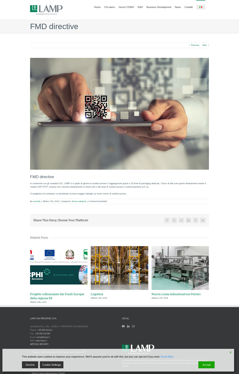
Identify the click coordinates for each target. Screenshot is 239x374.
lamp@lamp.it (43, 337)
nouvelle (36, 201)
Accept (207, 364)
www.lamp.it (41, 340)
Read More (167, 356)
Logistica (94, 294)
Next (204, 45)
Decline (30, 364)
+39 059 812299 (42, 333)
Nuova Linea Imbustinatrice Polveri (173, 294)
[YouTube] (123, 326)
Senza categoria (79, 201)
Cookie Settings (51, 364)
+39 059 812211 (44, 330)
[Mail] (133, 326)
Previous (195, 45)
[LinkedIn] (128, 326)
